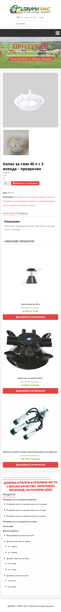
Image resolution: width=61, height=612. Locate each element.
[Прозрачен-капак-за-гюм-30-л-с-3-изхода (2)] (16, 142)
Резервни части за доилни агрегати (34, 51)
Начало (10, 51)
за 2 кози (12, 586)
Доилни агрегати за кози (17, 575)
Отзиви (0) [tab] (21, 213)
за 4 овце (12, 563)
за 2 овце (12, 569)
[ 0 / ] (28, 17)
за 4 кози (12, 580)
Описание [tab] (9, 213)
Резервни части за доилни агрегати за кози (34, 197)
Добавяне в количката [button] (30, 317)
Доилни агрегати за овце (17, 558)
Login (41, 17)
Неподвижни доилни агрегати (20, 535)
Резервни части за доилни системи (19, 521)
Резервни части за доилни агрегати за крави (29, 55)
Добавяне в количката (26, 183)
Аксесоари (8, 526)
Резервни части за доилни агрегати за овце (26, 510)
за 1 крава (12, 546)
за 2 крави (12, 552)
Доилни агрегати (11, 531)
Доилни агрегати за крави (18, 541)
